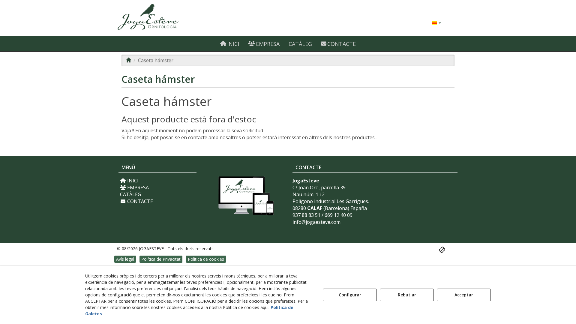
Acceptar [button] (463, 295)
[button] (171, 18)
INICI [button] (132, 180)
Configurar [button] (350, 295)
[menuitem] (437, 22)
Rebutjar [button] (407, 295)
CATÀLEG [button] (130, 194)
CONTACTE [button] (139, 201)
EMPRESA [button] (137, 187)
